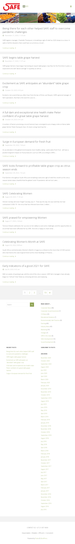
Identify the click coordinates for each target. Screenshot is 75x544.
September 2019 (46, 398)
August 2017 (45, 469)
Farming (43, 323)
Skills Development (47, 339)
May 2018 (44, 444)
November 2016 (46, 497)
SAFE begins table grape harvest (21, 57)
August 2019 (45, 401)
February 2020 (45, 382)
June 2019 (44, 407)
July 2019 (43, 404)
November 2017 (46, 460)
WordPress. (44, 538)
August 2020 (45, 367)
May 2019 (44, 410)
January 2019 (45, 423)
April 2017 (44, 482)
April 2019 (44, 413)
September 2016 (46, 503)
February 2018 (45, 454)
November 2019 (46, 392)
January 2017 (45, 491)
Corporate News (46, 308)
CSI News (44, 314)
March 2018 (44, 451)
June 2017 (44, 475)
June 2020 (44, 373)
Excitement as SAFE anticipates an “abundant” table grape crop (36, 84)
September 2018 (46, 435)
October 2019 (45, 395)
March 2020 (44, 379)
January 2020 (45, 386)
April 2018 (44, 447)
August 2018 (45, 438)
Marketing (44, 330)
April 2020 (44, 376)
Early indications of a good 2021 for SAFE (26, 266)
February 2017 (45, 488)
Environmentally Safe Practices (50, 320)
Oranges (43, 333)
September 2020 (46, 364)
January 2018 (45, 457)
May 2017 (44, 478)
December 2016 (46, 494)
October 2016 (45, 500)
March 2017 (44, 485)
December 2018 (46, 426)
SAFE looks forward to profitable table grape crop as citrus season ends (36, 167)
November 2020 (46, 358)
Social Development (47, 342)
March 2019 (44, 417)
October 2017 (45, 463)
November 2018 (46, 429)
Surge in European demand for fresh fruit (27, 141)
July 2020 (43, 370)
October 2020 (45, 361)
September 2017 (46, 466)
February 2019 (45, 420)
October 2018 (45, 432)
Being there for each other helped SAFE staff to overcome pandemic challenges (36, 30)
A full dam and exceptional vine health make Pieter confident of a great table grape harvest (32, 114)
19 (45, 292)
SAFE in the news (46, 336)
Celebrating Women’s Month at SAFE (24, 241)
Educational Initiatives (47, 317)
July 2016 (43, 509)
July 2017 (43, 472)
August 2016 (45, 506)
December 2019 (46, 389)
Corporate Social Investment (50, 311)
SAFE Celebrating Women (17, 193)
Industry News (45, 326)
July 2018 (43, 441)
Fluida (37, 538)
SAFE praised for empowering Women (25, 217)
